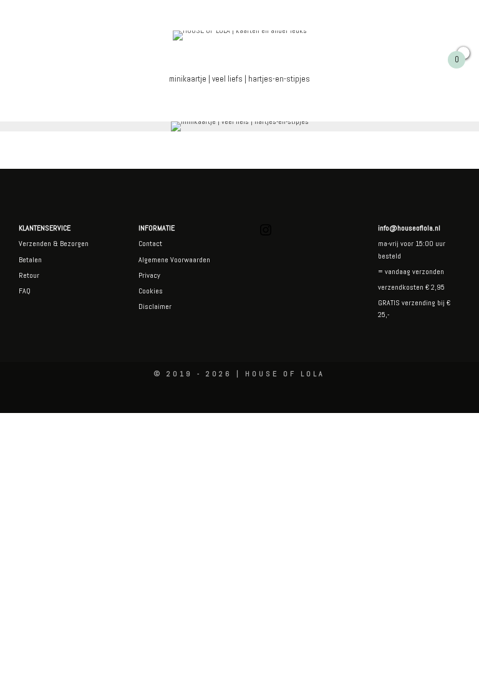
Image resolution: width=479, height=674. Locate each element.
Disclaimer (155, 306)
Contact (150, 244)
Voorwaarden (189, 260)
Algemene (153, 260)
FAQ (25, 291)
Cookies (150, 291)
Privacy (149, 275)
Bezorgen (74, 244)
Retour (29, 275)
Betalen (30, 260)
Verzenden (35, 244)
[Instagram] (265, 235)
